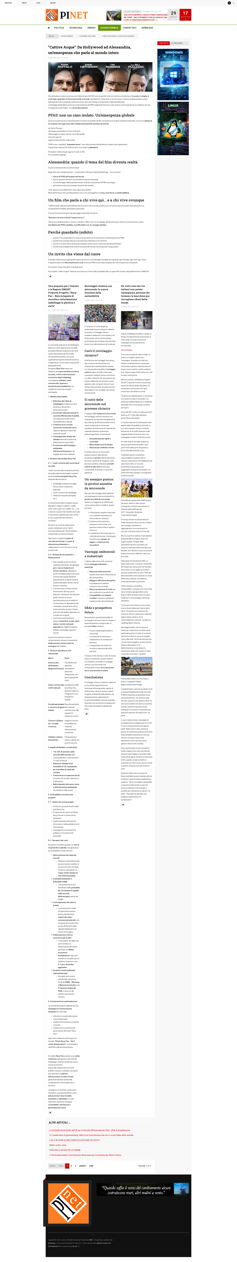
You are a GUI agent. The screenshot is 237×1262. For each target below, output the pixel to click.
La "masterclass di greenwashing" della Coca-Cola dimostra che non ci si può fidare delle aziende (91, 1135)
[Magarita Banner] (173, 128)
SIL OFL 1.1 (76, 1246)
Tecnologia (75, 27)
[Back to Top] (2, 1259)
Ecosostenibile (109, 27)
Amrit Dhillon (127, 350)
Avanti (82, 1166)
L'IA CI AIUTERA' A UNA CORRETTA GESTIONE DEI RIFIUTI (74, 1140)
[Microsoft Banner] (173, 74)
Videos (24, 3)
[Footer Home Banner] (143, 1189)
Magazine (8, 3)
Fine (91, 1166)
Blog (38, 3)
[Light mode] (229, 3)
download (147, 27)
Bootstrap (51, 1243)
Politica (59, 27)
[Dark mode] (233, 3)
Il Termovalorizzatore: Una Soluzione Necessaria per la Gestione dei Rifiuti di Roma (85, 1155)
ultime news (176, 43)
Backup (53, 3)
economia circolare (87, 36)
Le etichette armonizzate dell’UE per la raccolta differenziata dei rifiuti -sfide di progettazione (89, 1130)
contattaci (130, 27)
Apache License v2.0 (104, 1243)
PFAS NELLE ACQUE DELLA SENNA (64, 1150)
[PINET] (68, 15)
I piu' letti (163, 43)
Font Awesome (53, 1246)
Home (49, 28)
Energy (92, 27)
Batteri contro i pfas (57, 1145)
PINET (91, 1240)
